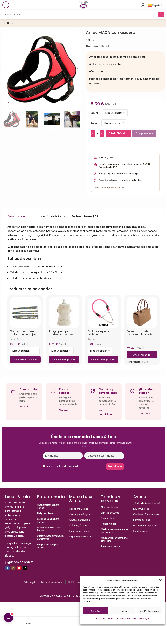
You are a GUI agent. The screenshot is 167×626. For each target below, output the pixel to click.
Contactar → (146, 413)
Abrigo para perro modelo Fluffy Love (61, 332)
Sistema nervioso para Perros (49, 529)
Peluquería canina (110, 546)
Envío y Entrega (141, 508)
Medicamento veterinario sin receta (114, 539)
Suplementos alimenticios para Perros (51, 537)
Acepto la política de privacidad (62, 466)
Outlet (105, 46)
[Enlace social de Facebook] (7, 568)
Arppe (91, 339)
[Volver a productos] (8, 23)
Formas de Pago (141, 519)
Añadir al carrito (118, 133)
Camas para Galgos (79, 514)
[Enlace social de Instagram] (13, 568)
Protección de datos (127, 618)
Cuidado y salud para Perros (48, 520)
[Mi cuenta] (143, 5)
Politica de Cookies (105, 618)
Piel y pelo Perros (46, 513)
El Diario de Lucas (110, 512)
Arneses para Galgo (79, 519)
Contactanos (140, 530)
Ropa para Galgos (78, 508)
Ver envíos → (66, 410)
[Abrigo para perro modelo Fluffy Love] (64, 312)
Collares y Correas (79, 525)
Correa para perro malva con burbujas (23, 332)
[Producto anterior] (4, 23)
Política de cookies (78, 582)
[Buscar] (161, 14)
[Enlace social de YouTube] (19, 568)
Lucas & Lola (17, 339)
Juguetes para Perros (80, 536)
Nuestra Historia (109, 507)
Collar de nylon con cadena (100, 332)
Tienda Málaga (108, 523)
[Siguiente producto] (12, 23)
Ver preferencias (149, 610)
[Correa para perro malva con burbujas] (25, 312)
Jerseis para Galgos (79, 530)
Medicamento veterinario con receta (114, 531)
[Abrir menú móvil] (6, 5)
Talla (94, 123)
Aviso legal (143, 618)
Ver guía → (25, 406)
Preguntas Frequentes (145, 525)
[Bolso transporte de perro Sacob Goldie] (142, 312)
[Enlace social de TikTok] (25, 568)
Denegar (123, 610)
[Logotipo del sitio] (83, 4)
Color (94, 113)
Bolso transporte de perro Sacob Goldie (140, 332)
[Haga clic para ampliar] (8, 102)
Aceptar (95, 610)
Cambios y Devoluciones (146, 514)
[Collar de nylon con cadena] (103, 312)
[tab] (16, 216)
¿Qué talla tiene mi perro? (146, 503)
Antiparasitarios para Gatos (48, 546)
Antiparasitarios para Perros (48, 506)
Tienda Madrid (108, 518)
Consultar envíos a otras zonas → (110, 187)
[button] (160, 580)
